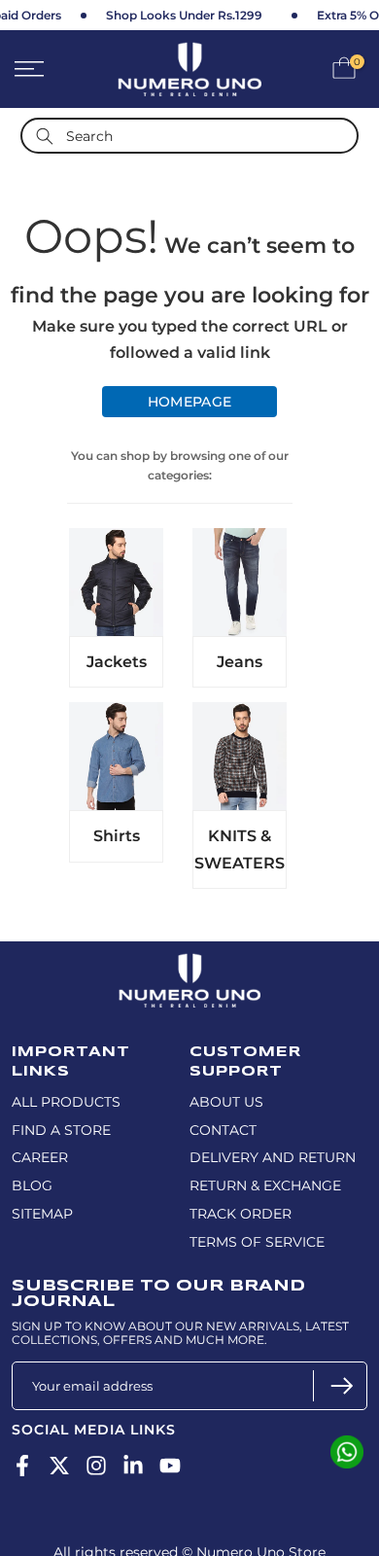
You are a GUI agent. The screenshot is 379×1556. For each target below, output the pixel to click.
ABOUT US (226, 1102)
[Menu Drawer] (53, 69)
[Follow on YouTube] (170, 1466)
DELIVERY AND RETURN (273, 1157)
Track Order (241, 1213)
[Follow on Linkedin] (133, 1466)
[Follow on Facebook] (22, 1466)
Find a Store (61, 1130)
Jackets (116, 662)
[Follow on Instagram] (96, 1466)
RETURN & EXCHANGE (265, 1185)
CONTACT (223, 1130)
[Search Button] (44, 136)
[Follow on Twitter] (59, 1466)
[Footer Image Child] (189, 962)
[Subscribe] (339, 1385)
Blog (32, 1185)
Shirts (116, 836)
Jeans (239, 662)
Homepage (189, 401)
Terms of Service (257, 1242)
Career (40, 1157)
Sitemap (42, 1213)
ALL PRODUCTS (66, 1102)
